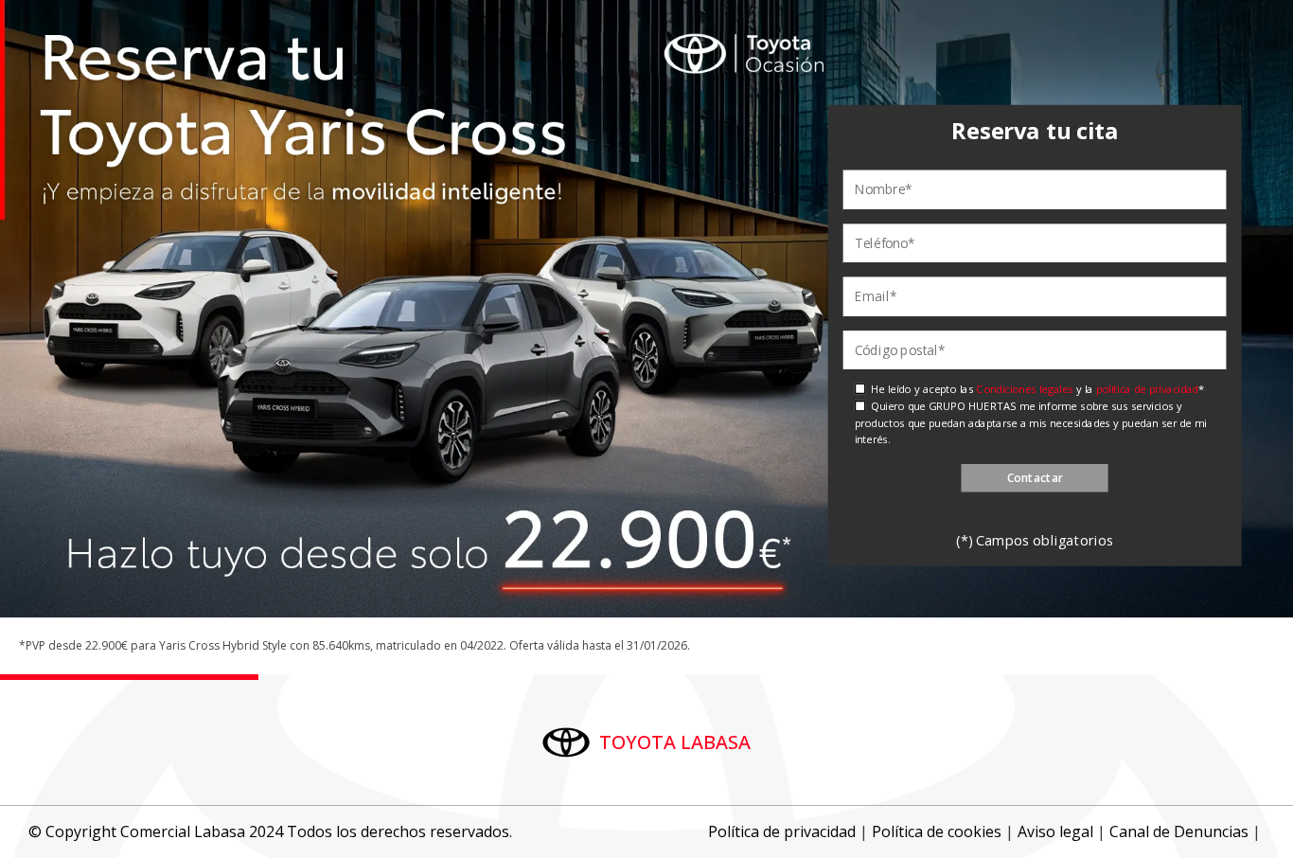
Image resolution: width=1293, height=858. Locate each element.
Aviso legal (1055, 831)
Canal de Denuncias (1179, 831)
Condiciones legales (1024, 389)
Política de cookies (936, 831)
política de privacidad (1146, 389)
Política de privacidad (782, 831)
